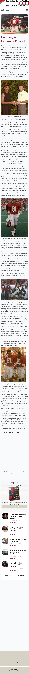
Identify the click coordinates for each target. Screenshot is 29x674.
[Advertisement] (14, 448)
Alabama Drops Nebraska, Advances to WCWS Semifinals (18, 552)
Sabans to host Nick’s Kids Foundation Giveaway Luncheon (18, 516)
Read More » (14, 522)
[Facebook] (14, 662)
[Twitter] (17, 662)
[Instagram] (11, 662)
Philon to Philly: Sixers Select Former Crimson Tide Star (17, 528)
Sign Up (14, 482)
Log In (19, 485)
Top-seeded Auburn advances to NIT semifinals (16, 564)
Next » (22, 576)
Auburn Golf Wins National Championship (18, 540)
